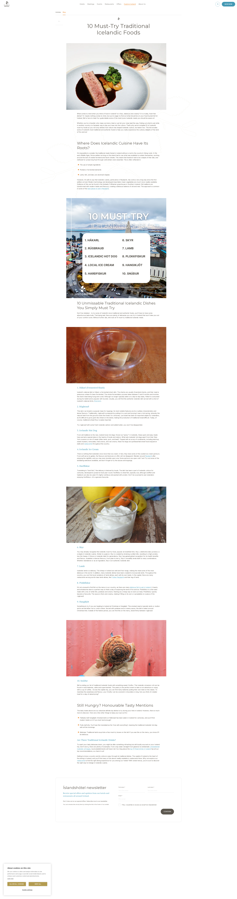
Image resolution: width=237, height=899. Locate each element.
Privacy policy (155, 872)
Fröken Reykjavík (118, 577)
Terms (152, 875)
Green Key (111, 878)
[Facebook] (113, 894)
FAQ (89, 875)
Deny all (38, 884)
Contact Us (91, 872)
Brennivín (97, 401)
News (110, 875)
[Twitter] (118, 894)
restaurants (88, 444)
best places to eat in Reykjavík (98, 189)
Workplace (111, 872)
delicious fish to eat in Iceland (140, 587)
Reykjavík (148, 456)
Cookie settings (27, 890)
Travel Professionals (136, 872)
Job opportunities (93, 880)
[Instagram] (123, 894)
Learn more (10, 878)
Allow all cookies (17, 884)
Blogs (131, 875)
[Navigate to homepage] (7, 4)
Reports (90, 878)
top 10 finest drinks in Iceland (140, 749)
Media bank (133, 878)
